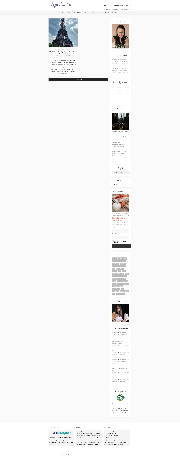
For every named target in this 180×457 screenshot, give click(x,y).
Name (114, 227)
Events (85, 12)
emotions (124, 266)
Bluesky (84, 454)
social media (114, 286)
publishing (126, 281)
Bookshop (97, 433)
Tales (113, 101)
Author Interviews (116, 85)
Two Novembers (115, 291)
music (121, 276)
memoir (126, 273)
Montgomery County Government (62, 440)
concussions (123, 263)
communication (115, 263)
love (123, 273)
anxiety (113, 258)
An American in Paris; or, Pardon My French (63, 52)
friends (121, 268)
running (118, 283)
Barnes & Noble (96, 435)
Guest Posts (114, 92)
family (113, 268)
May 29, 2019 (59, 55)
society (120, 286)
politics (114, 281)
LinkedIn (88, 454)
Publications (76, 12)
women (126, 291)
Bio (69, 12)
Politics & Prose (80, 433)
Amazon (88, 435)
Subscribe (114, 12)
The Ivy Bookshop (89, 433)
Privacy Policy (60, 454)
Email (114, 234)
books (125, 258)
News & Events (115, 98)
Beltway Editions (80, 435)
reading (114, 283)
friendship (114, 271)
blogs (121, 258)
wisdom (121, 291)
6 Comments (67, 55)
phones (120, 278)
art (117, 258)
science (123, 283)
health (119, 271)
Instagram (71, 454)
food (117, 268)
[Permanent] (63, 47)
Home (64, 12)
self (127, 283)
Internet (118, 273)
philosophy (114, 278)
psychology (119, 281)
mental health (115, 276)
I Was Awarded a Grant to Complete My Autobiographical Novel (120, 334)
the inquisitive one (116, 288)
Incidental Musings (63, 49)
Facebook (76, 454)
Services (92, 12)
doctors (118, 266)
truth (122, 288)
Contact (106, 12)
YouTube (80, 454)
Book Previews (115, 89)
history (123, 271)
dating (113, 266)
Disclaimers (65, 454)
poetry (124, 278)
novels (125, 276)
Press (99, 12)
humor (113, 273)
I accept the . (120, 241)
